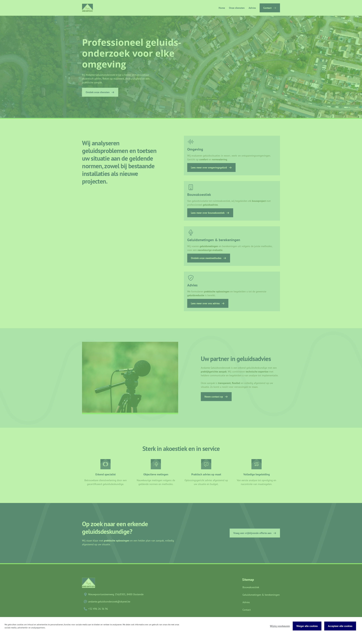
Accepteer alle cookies (340, 626)
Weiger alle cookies (307, 626)
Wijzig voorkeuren (280, 626)
